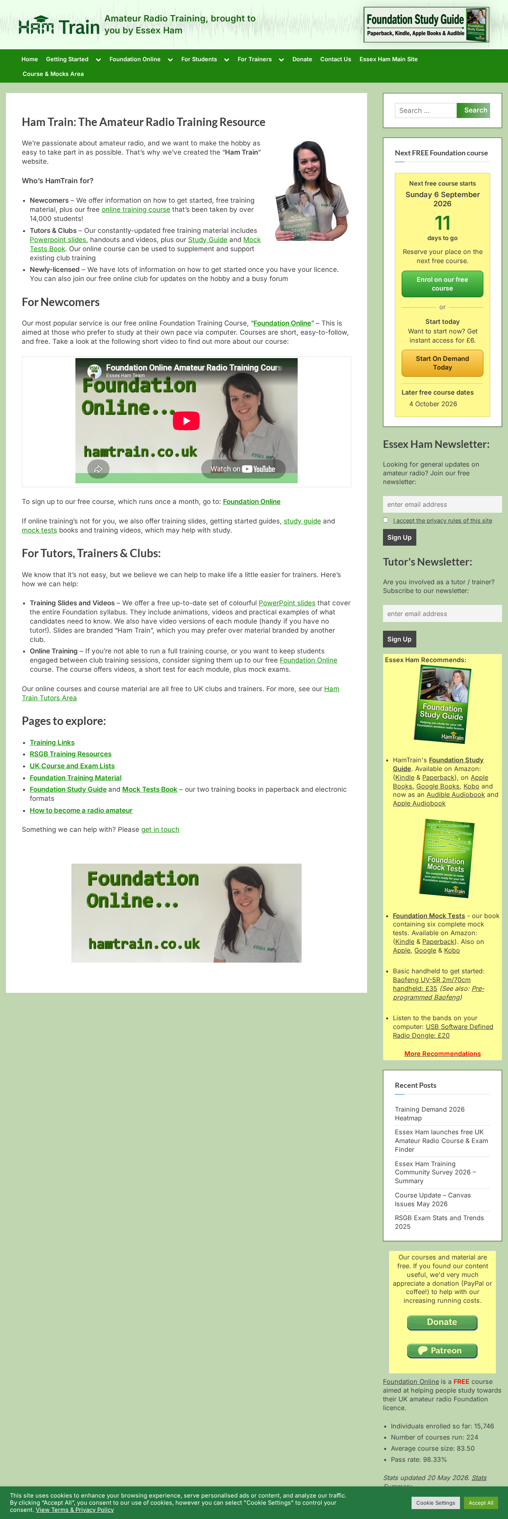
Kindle (404, 777)
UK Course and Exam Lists (72, 766)
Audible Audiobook (456, 794)
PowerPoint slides (287, 603)
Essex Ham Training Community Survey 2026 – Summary (435, 1172)
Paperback (438, 777)
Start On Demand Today (442, 363)
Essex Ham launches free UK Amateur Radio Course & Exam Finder (441, 1140)
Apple (401, 950)
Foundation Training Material (75, 778)
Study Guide (207, 240)
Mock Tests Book (149, 789)
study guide (302, 521)
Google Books (438, 786)
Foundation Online (135, 59)
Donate (302, 59)
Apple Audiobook (419, 803)
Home (29, 59)
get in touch (160, 829)
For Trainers (255, 59)
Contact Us (335, 59)
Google (425, 950)
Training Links (52, 742)
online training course (136, 209)
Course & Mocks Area (53, 73)
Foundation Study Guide (68, 789)
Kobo (471, 786)
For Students (199, 59)
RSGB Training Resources (71, 754)
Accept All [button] (481, 1503)
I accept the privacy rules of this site (442, 520)
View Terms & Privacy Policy (75, 1509)
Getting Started (67, 59)
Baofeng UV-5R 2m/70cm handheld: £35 (432, 984)
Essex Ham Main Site (389, 59)
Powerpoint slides (58, 240)
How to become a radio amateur (81, 810)
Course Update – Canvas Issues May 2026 (433, 1199)
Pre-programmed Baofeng (438, 992)
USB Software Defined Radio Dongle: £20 (443, 1031)
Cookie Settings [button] (435, 1503)
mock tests (39, 530)
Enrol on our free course (442, 283)
